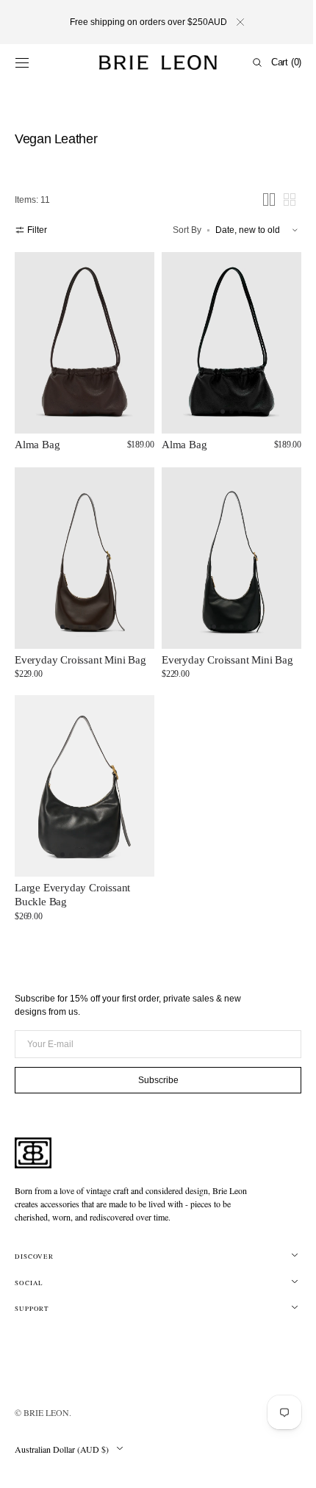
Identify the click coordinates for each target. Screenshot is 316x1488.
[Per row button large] (258, 199)
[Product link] (82, 339)
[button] (22, 62)
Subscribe (152, 1079)
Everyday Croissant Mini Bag (80, 645)
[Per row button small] (278, 199)
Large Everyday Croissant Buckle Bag (72, 873)
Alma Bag (37, 438)
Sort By (176, 230)
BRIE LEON (46, 1412)
